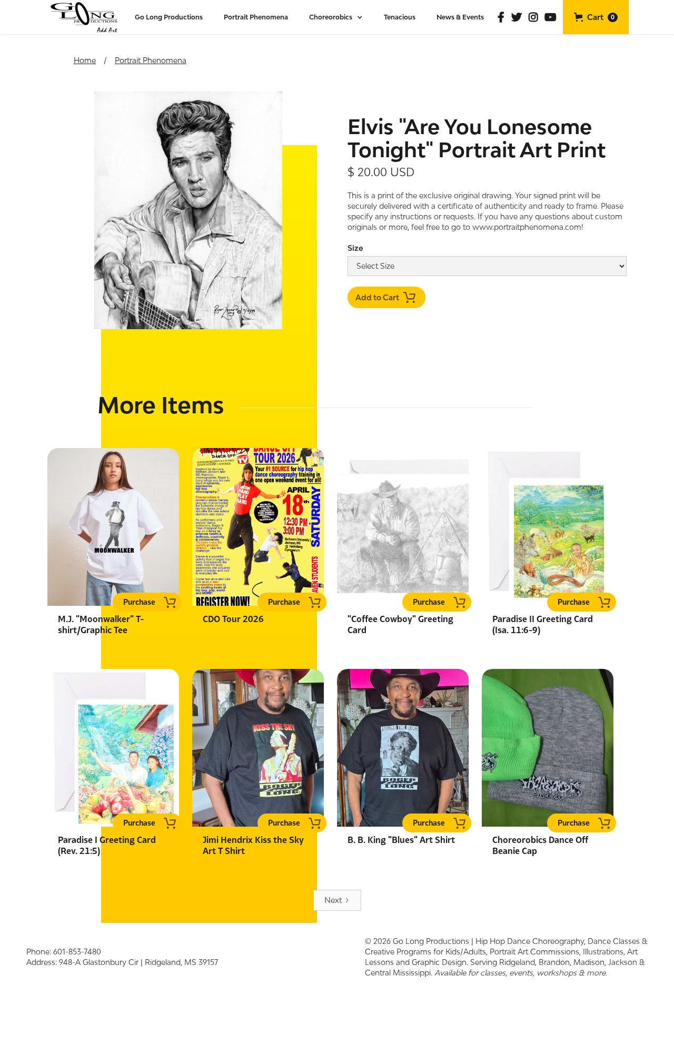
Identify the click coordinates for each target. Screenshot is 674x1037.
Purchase (139, 601)
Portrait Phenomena (256, 17)
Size (355, 247)
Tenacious (399, 17)
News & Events (460, 17)
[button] (336, 17)
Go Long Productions (169, 17)
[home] (84, 17)
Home (85, 60)
